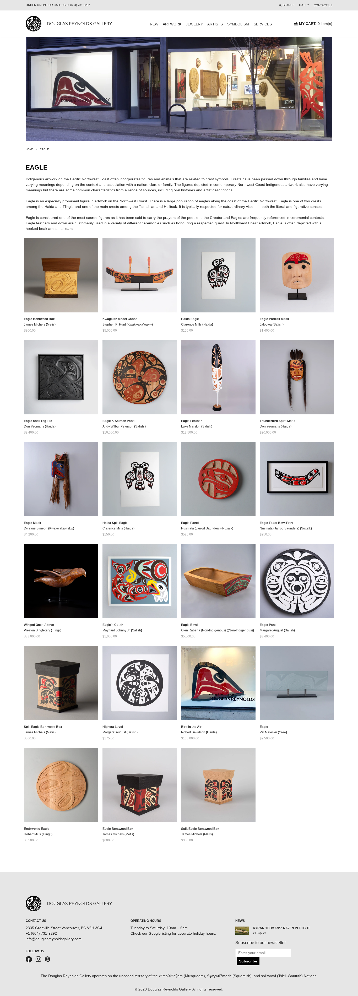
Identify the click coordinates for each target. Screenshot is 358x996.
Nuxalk (227, 528)
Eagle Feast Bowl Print (276, 523)
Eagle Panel (190, 523)
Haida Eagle (190, 319)
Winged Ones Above (39, 625)
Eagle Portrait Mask (274, 319)
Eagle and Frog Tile (38, 421)
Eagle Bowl (189, 625)
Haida (207, 324)
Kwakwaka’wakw (140, 324)
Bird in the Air (191, 727)
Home (30, 149)
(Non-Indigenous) (240, 630)
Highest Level (112, 727)
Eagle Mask (32, 523)
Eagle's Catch (112, 625)
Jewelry (194, 24)
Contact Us (323, 5)
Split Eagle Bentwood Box (43, 727)
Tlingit (56, 630)
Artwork (172, 24)
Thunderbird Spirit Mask (277, 421)
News (240, 921)
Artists (215, 24)
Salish (278, 324)
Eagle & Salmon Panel (118, 421)
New (154, 24)
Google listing (160, 933)
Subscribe (248, 961)
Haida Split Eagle (115, 523)
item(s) (315, 23)
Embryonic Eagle (36, 829)
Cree (282, 732)
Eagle (264, 727)
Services (263, 24)
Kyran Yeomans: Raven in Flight (281, 928)
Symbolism (238, 24)
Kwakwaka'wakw (61, 528)
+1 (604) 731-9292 (41, 933)
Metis (51, 324)
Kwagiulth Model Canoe (119, 319)
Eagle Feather (191, 421)
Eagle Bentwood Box (39, 319)
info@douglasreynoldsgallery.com (54, 939)
